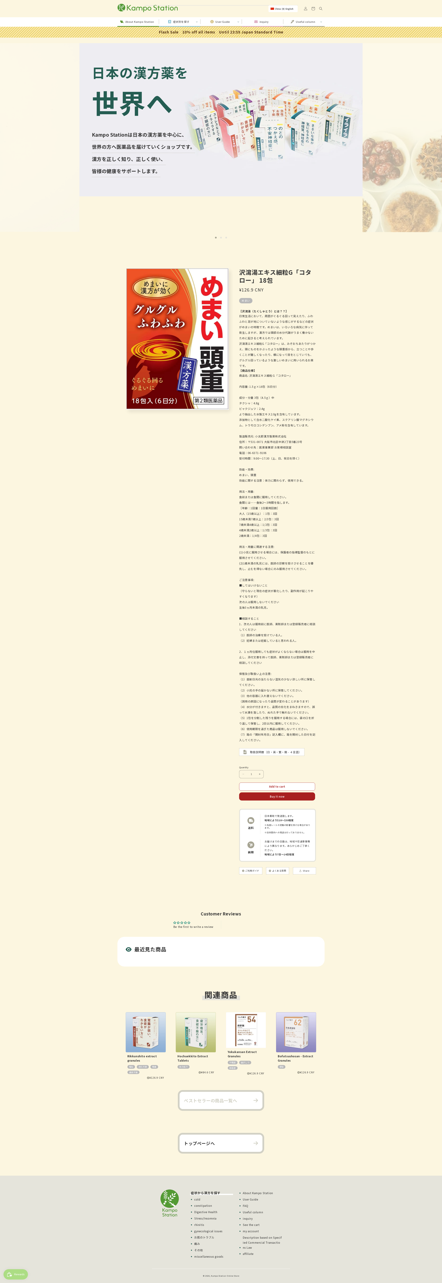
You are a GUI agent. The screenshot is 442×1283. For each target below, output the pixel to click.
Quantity (243, 767)
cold (197, 1199)
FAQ (245, 1206)
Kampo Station (218, 1275)
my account (251, 1231)
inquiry (248, 1218)
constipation (203, 1205)
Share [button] (306, 870)
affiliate (248, 1254)
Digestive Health (205, 1212)
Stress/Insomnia (205, 1218)
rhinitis (199, 1225)
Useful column (253, 1212)
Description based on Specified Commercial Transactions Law (262, 1242)
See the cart (251, 1225)
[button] (321, 8)
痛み (197, 1244)
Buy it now (277, 796)
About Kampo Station (258, 1193)
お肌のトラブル (204, 1237)
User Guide (250, 1199)
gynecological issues (208, 1231)
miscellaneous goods (208, 1256)
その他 (198, 1250)
